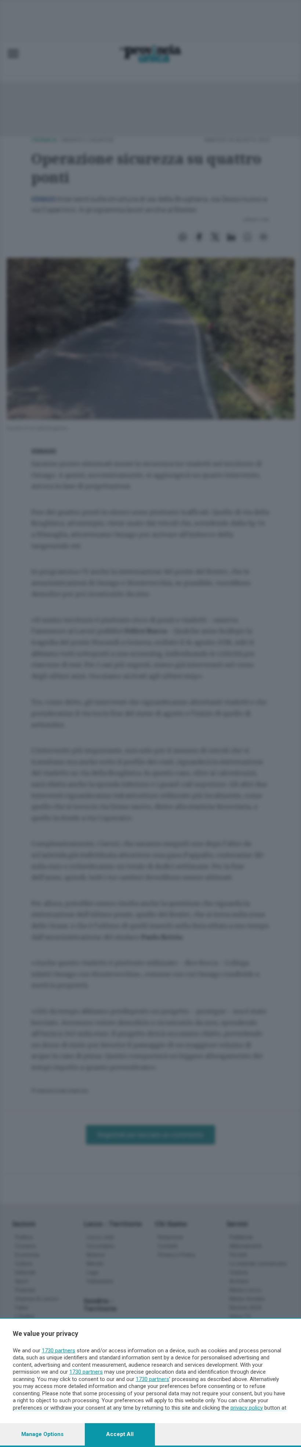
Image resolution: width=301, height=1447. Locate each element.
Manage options (42, 1434)
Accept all (120, 1434)
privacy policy (247, 1407)
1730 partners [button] (58, 1350)
